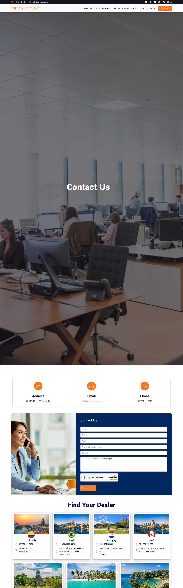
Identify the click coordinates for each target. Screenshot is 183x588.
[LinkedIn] (146, 2)
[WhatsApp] (151, 2)
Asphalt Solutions (146, 8)
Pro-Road (26, 8)
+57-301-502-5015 (21, 2)
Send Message (88, 488)
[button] (169, 2)
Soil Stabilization (104, 8)
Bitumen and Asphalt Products (125, 8)
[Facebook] (159, 2)
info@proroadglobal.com (41, 2)
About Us (93, 8)
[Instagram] (164, 2)
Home (86, 8)
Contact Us (165, 8)
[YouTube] (155, 2)
